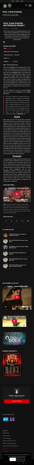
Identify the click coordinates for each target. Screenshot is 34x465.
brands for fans (13, 204)
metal (26, 207)
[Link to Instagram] (25, 463)
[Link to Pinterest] (28, 463)
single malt (10, 211)
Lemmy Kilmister (16, 207)
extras (4, 205)
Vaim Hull (15, 28)
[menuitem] (13, 1)
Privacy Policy (6, 451)
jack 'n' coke (26, 205)
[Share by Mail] (28, 221)
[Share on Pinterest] (22, 221)
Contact (17, 1)
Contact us (5, 448)
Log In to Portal (17, 401)
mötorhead (11, 209)
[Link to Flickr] (30, 463)
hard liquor (8, 205)
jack (22, 205)
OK (13, 459)
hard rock (13, 205)
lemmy (10, 207)
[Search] (25, 5)
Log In (22, 1)
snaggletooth (16, 211)
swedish (25, 211)
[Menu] (29, 5)
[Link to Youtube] (23, 463)
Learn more (20, 459)
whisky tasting (13, 212)
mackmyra (22, 207)
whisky (8, 212)
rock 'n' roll (5, 211)
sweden (21, 211)
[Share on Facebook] (6, 221)
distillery (26, 204)
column (22, 204)
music (15, 209)
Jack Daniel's (6, 207)
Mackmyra (10, 61)
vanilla (4, 212)
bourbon (8, 204)
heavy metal (18, 205)
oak (17, 209)
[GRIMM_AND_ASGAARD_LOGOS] (14, 5)
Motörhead (9, 48)
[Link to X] (21, 463)
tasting (28, 211)
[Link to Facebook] (18, 463)
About (13, 1)
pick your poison (26, 209)
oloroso (20, 209)
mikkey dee (5, 209)
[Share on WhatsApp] (17, 221)
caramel (18, 204)
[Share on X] (11, 221)
